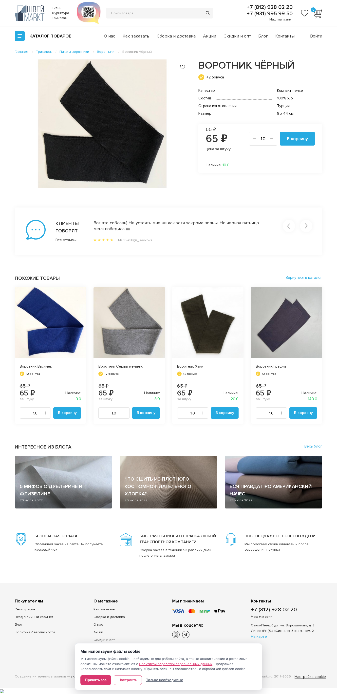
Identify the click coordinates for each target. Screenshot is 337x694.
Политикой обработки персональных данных (175, 664)
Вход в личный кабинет (34, 617)
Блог (263, 36)
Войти (316, 36)
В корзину (297, 138)
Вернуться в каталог (304, 277)
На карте (259, 636)
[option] (102, 123)
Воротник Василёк (36, 366)
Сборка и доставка (176, 36)
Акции (209, 36)
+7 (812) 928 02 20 (269, 7)
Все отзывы (66, 240)
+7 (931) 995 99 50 (269, 14)
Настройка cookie (310, 676)
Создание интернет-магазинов (40, 676)
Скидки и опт (237, 36)
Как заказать (136, 36)
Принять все (96, 680)
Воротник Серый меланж (120, 366)
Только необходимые (164, 680)
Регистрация (25, 609)
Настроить (127, 680)
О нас (109, 36)
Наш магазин (280, 19)
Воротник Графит (271, 366)
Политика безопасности (35, 632)
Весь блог (313, 446)
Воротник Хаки (190, 366)
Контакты (285, 36)
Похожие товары (37, 278)
